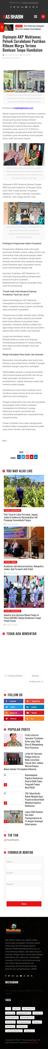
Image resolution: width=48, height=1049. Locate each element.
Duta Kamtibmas (12, 1031)
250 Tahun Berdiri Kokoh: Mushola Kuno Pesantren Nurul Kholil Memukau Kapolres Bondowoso (34, 799)
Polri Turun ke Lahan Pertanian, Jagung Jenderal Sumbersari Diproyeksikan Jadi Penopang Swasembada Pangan (21, 517)
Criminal (21, 1027)
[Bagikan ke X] (23, 457)
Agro (15, 1009)
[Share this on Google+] (27, 457)
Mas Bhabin (13, 16)
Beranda (35, 676)
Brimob (9, 1027)
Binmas (9, 1022)
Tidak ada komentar (12, 58)
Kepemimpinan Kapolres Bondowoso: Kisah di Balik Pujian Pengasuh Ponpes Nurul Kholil (34, 781)
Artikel (36, 1013)
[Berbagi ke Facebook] (19, 457)
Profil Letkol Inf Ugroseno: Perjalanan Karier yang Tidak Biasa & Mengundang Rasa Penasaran (34, 741)
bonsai (35, 1022)
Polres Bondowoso (12, 510)
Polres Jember (10, 562)
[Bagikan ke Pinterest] (31, 457)
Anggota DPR (23, 1013)
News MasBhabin (30, 2)
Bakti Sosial (10, 1018)
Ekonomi (28, 1031)
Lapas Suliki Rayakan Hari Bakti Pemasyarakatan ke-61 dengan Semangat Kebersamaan (34, 818)
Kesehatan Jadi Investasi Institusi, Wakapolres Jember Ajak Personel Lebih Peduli (24, 567)
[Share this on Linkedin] (36, 457)
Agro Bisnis (27, 1009)
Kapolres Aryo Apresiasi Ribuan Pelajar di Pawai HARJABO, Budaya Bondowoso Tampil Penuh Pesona (22, 618)
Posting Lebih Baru (15, 676)
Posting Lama (34, 681)
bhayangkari (26, 1018)
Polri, (27, 452)
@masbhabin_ (12, 839)
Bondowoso (22, 1022)
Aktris (19, 26)
